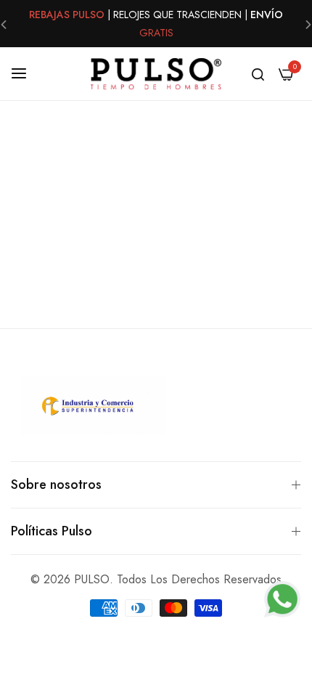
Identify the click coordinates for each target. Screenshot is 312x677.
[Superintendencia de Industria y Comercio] (93, 409)
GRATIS (156, 32)
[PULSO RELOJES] (156, 73)
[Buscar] (258, 73)
